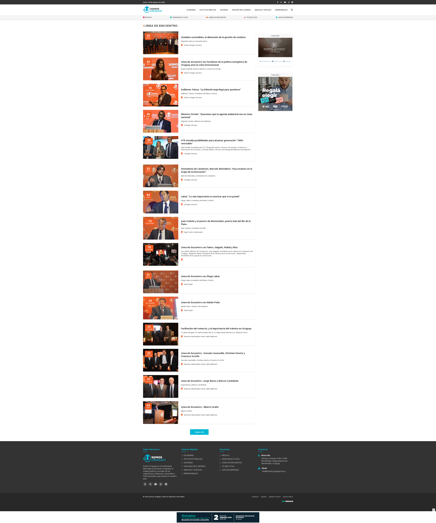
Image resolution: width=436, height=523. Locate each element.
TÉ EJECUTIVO (251, 17)
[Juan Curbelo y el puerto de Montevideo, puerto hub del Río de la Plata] (160, 239)
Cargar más (199, 432)
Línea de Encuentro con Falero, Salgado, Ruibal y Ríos (209, 247)
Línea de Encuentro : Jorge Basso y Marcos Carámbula (209, 380)
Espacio (264, 497)
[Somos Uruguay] (152, 12)
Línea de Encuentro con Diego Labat (200, 276)
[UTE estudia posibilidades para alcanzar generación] (160, 158)
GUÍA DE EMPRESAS (285, 17)
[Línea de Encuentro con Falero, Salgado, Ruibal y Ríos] (160, 265)
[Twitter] (281, 2)
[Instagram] (288, 2)
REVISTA (148, 17)
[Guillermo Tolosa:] (160, 106)
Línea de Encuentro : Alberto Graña (199, 406)
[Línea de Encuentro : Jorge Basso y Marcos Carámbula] (160, 397)
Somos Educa (288, 497)
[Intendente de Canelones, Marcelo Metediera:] (160, 186)
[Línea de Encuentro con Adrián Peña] (160, 318)
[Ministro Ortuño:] (160, 132)
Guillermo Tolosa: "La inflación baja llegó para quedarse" (211, 89)
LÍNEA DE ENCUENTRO (217, 17)
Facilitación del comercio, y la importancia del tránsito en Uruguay (216, 328)
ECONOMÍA (191, 10)
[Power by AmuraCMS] (287, 501)
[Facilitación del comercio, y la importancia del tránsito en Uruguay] (160, 345)
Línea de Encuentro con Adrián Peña (200, 302)
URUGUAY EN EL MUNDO (241, 10)
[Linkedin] (292, 2)
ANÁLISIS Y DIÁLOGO (263, 10)
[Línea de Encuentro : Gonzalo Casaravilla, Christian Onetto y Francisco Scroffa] (160, 371)
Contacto (255, 497)
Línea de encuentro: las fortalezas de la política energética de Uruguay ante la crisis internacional (214, 63)
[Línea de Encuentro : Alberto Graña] (160, 423)
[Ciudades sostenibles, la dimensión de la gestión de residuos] (160, 53)
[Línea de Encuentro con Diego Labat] (160, 292)
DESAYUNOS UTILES (180, 17)
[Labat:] (160, 212)
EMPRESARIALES (281, 10)
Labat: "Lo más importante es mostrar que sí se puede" (210, 196)
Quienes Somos (275, 497)
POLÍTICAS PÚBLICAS (207, 10)
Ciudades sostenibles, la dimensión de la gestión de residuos (213, 37)
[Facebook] (277, 2)
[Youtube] (285, 2)
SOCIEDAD (224, 10)
